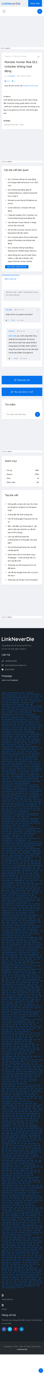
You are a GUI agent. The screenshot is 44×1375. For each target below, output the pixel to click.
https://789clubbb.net (7, 1185)
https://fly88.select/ (22, 790)
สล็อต (19, 759)
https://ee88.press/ (7, 1175)
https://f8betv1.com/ (27, 1147)
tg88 (3, 857)
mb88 (24, 862)
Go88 (16, 716)
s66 (10, 992)
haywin (19, 961)
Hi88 (10, 1204)
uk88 (20, 823)
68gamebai (31, 924)
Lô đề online (25, 806)
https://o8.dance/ (17, 1103)
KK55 (3, 850)
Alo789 (13, 701)
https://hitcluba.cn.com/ (22, 897)
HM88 (7, 924)
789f (27, 939)
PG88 (29, 749)
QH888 (23, 1016)
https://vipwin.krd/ (7, 1177)
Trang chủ (8, 56)
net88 (27, 773)
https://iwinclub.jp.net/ (8, 813)
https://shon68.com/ (14, 1197)
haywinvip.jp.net (22, 954)
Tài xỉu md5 (19, 1113)
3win (32, 1142)
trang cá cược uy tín (35, 821)
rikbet (36, 885)
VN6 (20, 1106)
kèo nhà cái (36, 719)
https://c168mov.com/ (7, 858)
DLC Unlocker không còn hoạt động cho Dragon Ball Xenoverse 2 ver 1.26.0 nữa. (23, 182)
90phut (27, 848)
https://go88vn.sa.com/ (8, 785)
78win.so (4, 793)
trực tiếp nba (10, 712)
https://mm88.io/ (35, 718)
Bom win (36, 907)
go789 (3, 1178)
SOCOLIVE (33, 992)
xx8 (2, 1086)
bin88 (21, 736)
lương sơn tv (16, 917)
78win (20, 696)
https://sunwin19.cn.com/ (22, 734)
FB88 (20, 853)
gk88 (17, 877)
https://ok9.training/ (7, 1083)
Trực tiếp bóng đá (6, 701)
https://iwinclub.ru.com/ (12, 729)
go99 (35, 860)
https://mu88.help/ (11, 769)
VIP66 (32, 702)
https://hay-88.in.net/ (33, 915)
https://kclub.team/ (7, 724)
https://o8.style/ (9, 805)
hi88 (38, 1157)
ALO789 (4, 783)
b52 (37, 707)
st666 (39, 1028)
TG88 (37, 910)
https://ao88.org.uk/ (19, 1210)
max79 (30, 1053)
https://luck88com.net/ (34, 1135)
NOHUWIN (4, 1182)
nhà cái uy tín (26, 696)
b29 (31, 808)
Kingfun (24, 934)
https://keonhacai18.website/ (13, 795)
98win (37, 870)
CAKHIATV (27, 992)
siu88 (35, 803)
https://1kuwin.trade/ (30, 989)
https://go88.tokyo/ (29, 731)
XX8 (22, 977)
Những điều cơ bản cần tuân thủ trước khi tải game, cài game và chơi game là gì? (23, 507)
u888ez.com (14, 935)
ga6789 (31, 803)
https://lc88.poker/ (18, 1173)
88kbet (32, 1096)
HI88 (24, 1152)
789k (27, 882)
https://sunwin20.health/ (21, 1078)
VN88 (34, 1049)
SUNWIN (29, 867)
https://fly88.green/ (34, 793)
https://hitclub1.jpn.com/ (8, 949)
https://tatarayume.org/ (26, 1075)
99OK (10, 1145)
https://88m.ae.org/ (18, 971)
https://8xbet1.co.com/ (16, 1006)
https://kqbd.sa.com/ (14, 1195)
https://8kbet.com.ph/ (16, 1009)
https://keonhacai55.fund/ (14, 873)
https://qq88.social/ (32, 1152)
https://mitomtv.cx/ (23, 1014)
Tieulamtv (4, 974)
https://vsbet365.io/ (18, 1039)
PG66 (31, 932)
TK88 (38, 966)
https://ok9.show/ (12, 909)
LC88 (9, 877)
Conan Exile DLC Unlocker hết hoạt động (21, 209)
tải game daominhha (33, 736)
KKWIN (12, 1090)
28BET (7, 1068)
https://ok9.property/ (36, 791)
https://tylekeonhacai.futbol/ (27, 707)
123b (6, 863)
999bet (32, 1026)
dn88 (23, 920)
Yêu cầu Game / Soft (23, 392)
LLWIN (37, 776)
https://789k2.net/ (7, 1069)
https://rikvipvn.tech (37, 1187)
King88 (28, 1115)
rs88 (19, 1016)
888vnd (35, 1138)
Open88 (12, 924)
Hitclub (34, 738)
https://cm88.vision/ (35, 764)
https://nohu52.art (33, 940)
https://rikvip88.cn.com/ (29, 1071)
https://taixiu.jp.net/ (7, 815)
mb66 (22, 801)
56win (20, 1200)
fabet (23, 823)
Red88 (39, 1182)
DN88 (22, 900)
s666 (15, 977)
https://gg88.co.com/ (24, 748)
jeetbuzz (24, 1069)
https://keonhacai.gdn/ (36, 734)
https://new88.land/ (18, 1023)
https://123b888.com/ (19, 880)
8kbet (22, 724)
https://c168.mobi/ (25, 1157)
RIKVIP (21, 729)
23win (37, 749)
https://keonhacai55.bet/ (13, 699)
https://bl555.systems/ (28, 847)
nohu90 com (25, 1133)
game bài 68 (36, 1177)
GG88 (25, 736)
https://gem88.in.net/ (21, 1021)
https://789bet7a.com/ (12, 945)
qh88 (17, 885)
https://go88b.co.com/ (19, 815)
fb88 (13, 823)
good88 (13, 1081)
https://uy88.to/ (19, 1038)
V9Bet (21, 1180)
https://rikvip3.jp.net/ (19, 950)
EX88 (35, 1033)
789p (3, 1061)
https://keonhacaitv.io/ (8, 932)
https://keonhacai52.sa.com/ (28, 1195)
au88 (39, 860)
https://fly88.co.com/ (28, 857)
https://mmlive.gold (36, 863)
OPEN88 (37, 741)
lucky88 (34, 966)
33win (3, 773)
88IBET (38, 875)
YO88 (25, 1185)
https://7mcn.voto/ (7, 825)
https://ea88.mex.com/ (19, 930)
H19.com (12, 1036)
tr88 (32, 964)
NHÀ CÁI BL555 (32, 1095)
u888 (28, 853)
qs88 (24, 878)
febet (18, 1123)
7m (25, 716)
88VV (25, 915)
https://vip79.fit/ (6, 716)
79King (33, 776)
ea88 (21, 1172)
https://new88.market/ (13, 766)
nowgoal (21, 716)
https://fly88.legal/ (11, 872)
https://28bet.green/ (7, 1056)
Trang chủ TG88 (9, 1162)
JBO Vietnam (5, 1135)
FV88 (25, 942)
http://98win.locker (25, 1175)
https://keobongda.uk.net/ (33, 1113)
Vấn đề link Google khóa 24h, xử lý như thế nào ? (23, 574)
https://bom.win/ (25, 771)
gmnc (6, 853)
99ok (36, 894)
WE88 (38, 919)
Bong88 (30, 761)
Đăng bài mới (24, 380)
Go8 (14, 1145)
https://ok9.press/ (17, 835)
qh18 (25, 1059)
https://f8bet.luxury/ (7, 1189)
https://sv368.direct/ (35, 694)
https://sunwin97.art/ (34, 723)
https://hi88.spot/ (14, 1135)
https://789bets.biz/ (11, 852)
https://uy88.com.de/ (32, 929)
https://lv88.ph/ (23, 1110)
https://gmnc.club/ (19, 888)
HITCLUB (7, 870)
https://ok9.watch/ (7, 828)
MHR (21, 124)
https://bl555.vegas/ (20, 1194)
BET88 (25, 982)
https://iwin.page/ (17, 831)
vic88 (7, 1028)
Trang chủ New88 (20, 1170)
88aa (28, 1002)
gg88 (18, 1046)
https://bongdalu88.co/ (12, 773)
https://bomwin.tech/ (7, 723)
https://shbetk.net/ (19, 848)
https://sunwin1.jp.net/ (25, 952)
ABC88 (3, 992)
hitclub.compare (6, 966)
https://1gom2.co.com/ (21, 838)
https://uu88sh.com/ (33, 1080)
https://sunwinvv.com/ (10, 927)
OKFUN (40, 1105)
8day (39, 801)
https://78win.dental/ (24, 1162)
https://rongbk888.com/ (8, 719)
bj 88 (18, 927)
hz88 (29, 895)
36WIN (28, 994)
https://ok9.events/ (20, 803)
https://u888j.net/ (19, 855)
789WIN (15, 1016)
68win (33, 895)
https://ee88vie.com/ (12, 696)
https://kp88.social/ (21, 890)
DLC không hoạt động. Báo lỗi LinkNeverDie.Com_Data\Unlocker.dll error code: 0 (22, 193)
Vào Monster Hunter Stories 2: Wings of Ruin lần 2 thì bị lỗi (22, 224)
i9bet (22, 758)
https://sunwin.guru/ (18, 830)
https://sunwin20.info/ (8, 1051)
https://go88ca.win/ (7, 1163)
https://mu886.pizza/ (19, 984)
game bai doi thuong (13, 1150)
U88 (11, 1014)
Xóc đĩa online (33, 726)
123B (16, 912)
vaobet (3, 744)
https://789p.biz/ (28, 1043)
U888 (36, 857)
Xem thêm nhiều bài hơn (16, 267)
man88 (14, 1157)
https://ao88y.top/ (31, 1167)
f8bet (33, 781)
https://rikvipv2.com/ (7, 950)
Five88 (3, 1183)
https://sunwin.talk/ (18, 738)
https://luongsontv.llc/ (21, 895)
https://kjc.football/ (7, 761)
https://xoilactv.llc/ (10, 997)
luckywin (35, 932)
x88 (40, 805)
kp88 (15, 1143)
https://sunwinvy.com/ (33, 1140)
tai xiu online (36, 878)
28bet (7, 939)
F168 (21, 780)
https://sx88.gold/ (7, 885)
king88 (7, 1076)
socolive (39, 699)
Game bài (32, 788)
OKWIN (37, 1209)
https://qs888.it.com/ (30, 1086)
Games (23, 474)
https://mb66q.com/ (19, 704)
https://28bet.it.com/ (14, 1108)
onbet (3, 979)
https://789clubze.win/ (8, 759)
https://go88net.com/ (7, 840)
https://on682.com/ (18, 989)
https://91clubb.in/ (30, 910)
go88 (34, 699)
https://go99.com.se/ (18, 1048)
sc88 (14, 778)
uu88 (25, 764)
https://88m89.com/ (20, 1160)
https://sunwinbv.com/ (20, 1202)
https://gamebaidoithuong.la (34, 865)
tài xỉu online (22, 756)
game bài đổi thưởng (31, 756)
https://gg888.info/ (7, 1125)
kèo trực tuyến (10, 882)
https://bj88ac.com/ (7, 947)
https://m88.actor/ (10, 940)
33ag (15, 1041)
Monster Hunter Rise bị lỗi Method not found (22, 201)
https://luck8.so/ (6, 890)
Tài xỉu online (34, 1061)
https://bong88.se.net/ (8, 821)
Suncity (4, 1153)
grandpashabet (33, 969)
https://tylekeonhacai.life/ (9, 749)
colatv (27, 706)
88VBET (16, 1138)
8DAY (9, 1182)
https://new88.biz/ (22, 749)
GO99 (3, 878)
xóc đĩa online (27, 1068)
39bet (12, 987)
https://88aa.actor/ (20, 763)
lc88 (29, 1036)
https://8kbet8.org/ (7, 788)
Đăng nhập (35, 3)
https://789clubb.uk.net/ (23, 811)
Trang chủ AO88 (27, 1165)
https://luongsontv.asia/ (20, 1192)
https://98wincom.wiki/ (28, 1212)
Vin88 (6, 944)
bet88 (3, 721)
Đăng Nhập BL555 (13, 1140)
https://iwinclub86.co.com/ (9, 816)
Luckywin (16, 878)
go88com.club (13, 954)
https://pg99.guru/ (29, 1173)
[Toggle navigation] (4, 11)
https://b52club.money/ (33, 763)
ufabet (22, 692)
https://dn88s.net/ (7, 972)
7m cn (22, 1178)
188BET (17, 837)
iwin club (24, 795)
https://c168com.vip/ (18, 1093)
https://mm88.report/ (7, 934)
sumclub (9, 868)
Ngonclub (33, 771)
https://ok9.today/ (36, 1148)
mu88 (35, 862)
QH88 (7, 1096)
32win (16, 1051)
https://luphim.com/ (27, 759)
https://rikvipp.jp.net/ (33, 813)
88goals (7, 728)
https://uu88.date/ (7, 1023)
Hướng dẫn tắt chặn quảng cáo (20, 514)
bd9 (3, 1071)
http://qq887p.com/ (34, 1126)
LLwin (40, 930)
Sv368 (32, 741)
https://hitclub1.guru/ (35, 962)
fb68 (26, 1207)
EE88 (3, 795)
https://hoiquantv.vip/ (36, 795)
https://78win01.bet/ (35, 848)
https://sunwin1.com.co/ (24, 947)
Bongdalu (17, 821)
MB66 (31, 704)
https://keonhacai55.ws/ (25, 1019)
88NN (33, 1044)
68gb (32, 860)
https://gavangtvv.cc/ (29, 1004)
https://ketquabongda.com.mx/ (10, 875)
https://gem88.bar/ (30, 714)
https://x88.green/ (27, 868)
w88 (6, 892)
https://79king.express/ (25, 712)
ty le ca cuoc (21, 726)
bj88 (26, 791)
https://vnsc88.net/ (30, 855)
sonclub (30, 1158)
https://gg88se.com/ (7, 969)
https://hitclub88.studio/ (15, 944)
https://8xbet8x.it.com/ (29, 1006)
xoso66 (3, 699)
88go (30, 1207)
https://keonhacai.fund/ (35, 701)
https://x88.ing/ (31, 875)
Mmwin (21, 956)
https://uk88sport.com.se (20, 1053)
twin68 (20, 922)
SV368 (16, 1011)
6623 (14, 1187)
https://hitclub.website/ (17, 721)
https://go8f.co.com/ (7, 1143)
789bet (29, 845)
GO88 (19, 744)
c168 (3, 808)
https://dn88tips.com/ (7, 1098)
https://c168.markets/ (7, 848)
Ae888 (18, 701)
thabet (8, 803)
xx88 (40, 707)
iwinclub (17, 736)
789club (34, 754)
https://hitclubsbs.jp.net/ (31, 746)
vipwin (28, 964)
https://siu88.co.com (25, 1044)
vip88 (25, 1180)
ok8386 (17, 932)
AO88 (10, 830)
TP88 (30, 1106)
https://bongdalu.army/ (8, 820)
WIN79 (29, 1185)
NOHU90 (14, 868)
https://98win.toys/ (7, 1044)
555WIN (31, 1137)
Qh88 (12, 912)
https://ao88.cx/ (32, 972)
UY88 (21, 924)
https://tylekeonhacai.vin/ (8, 818)
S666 (27, 962)
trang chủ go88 (27, 966)
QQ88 (3, 1001)
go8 (39, 862)
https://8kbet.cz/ (33, 1120)
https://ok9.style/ (6, 1059)
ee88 (3, 907)
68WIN (3, 935)
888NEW (4, 873)
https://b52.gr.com (11, 1178)
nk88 (29, 927)
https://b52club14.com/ (8, 1004)
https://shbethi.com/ (7, 786)
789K (6, 1118)
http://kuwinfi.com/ (25, 1064)
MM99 (26, 1038)
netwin (20, 1167)
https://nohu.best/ (7, 1048)
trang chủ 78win (37, 1200)
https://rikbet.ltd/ (29, 721)
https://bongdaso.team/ (22, 818)
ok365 (6, 1024)
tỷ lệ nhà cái (18, 882)
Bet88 (18, 743)
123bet (12, 966)
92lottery (29, 1177)
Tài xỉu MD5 (16, 728)
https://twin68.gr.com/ (8, 1011)
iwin (11, 728)
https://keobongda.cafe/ (16, 764)
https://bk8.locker (35, 1150)
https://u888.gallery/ (15, 929)
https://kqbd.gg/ (6, 1026)
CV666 (15, 1167)
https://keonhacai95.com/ (14, 754)
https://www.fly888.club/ (34, 768)
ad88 (5, 1086)
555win (31, 1007)
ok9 (3, 718)
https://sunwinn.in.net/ (30, 899)
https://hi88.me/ (19, 793)
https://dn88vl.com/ (31, 1153)
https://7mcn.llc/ (19, 791)
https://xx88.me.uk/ (19, 714)
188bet (36, 1197)
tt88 (21, 862)
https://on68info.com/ (16, 1013)
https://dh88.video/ (37, 883)
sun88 (29, 1180)
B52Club (27, 816)
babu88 (40, 1069)
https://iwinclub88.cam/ (15, 1063)
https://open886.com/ (7, 741)
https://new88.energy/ (24, 1031)
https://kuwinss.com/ (15, 1096)
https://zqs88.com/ (7, 1103)
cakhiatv (4, 712)
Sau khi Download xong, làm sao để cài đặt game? (22, 548)
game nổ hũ (5, 855)
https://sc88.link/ (24, 932)
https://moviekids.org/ (16, 867)
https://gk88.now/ (14, 1214)
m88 (10, 991)
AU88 (3, 957)
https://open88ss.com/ (20, 1189)
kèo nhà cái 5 (38, 1026)
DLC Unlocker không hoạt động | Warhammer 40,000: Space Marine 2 (22, 249)
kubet (23, 694)
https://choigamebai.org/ (34, 716)
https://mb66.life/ (6, 706)
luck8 (14, 863)
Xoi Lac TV (24, 1142)
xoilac (13, 709)
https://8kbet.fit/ (19, 1121)
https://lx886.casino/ (35, 1091)
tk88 (30, 790)
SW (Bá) (9, 310)
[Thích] (6, 320)
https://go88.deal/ (19, 746)
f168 (38, 771)
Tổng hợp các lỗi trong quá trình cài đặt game (22, 566)
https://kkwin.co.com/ (19, 939)
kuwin (31, 872)
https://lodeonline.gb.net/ (9, 771)
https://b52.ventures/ (7, 964)
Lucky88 (25, 1081)
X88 (29, 1061)
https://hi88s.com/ (7, 743)
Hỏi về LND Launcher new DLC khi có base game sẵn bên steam (22, 231)
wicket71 (30, 1069)
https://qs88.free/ (10, 902)
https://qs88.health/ (7, 1031)
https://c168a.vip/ (27, 1200)
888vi (31, 1138)
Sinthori (12, 76)
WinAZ (24, 1090)
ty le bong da (5, 867)
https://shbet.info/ (25, 825)
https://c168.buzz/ (20, 1001)
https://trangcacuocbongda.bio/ (32, 828)
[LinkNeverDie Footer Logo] (18, 639)
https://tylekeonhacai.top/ (9, 811)
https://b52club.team (23, 810)
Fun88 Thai (5, 999)
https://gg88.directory (8, 904)
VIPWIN (15, 1044)
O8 (28, 872)
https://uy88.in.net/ (7, 930)
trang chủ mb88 (13, 957)
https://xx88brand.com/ (32, 733)
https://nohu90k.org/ (18, 1155)
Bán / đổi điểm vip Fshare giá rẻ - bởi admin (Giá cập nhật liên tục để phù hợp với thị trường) (22, 529)
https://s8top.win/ (6, 1126)
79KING (36, 759)
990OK (31, 1189)
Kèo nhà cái (29, 877)
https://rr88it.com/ (30, 758)
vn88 (21, 915)
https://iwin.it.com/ (20, 949)
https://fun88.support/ (8, 1207)
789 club (8, 942)
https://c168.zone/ (36, 904)
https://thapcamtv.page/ (34, 1192)
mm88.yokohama (19, 1073)
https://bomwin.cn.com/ (34, 838)
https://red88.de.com (7, 1053)
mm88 (10, 1209)
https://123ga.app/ (10, 1058)
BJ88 (9, 1086)
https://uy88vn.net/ (7, 1205)
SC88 (23, 826)
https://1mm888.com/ (31, 1190)
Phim (23, 478)
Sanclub (8, 776)
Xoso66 (27, 704)
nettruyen (4, 692)
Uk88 (20, 1183)
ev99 (14, 885)
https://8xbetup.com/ (7, 1192)
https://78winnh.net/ (7, 704)
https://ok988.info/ (14, 798)
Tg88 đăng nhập (6, 912)
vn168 (10, 907)
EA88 (38, 934)
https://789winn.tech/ (20, 1098)
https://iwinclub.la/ (7, 694)
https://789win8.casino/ (28, 870)
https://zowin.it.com (36, 925)
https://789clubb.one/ (8, 736)
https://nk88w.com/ (7, 1064)
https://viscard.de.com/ (8, 1033)
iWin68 (3, 956)
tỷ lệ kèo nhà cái (25, 821)
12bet (16, 1207)
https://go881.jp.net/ (36, 769)
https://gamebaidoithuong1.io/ (10, 952)
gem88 (33, 748)
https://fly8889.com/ (32, 805)
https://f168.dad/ (18, 858)
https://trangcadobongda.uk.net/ (10, 860)
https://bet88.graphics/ (17, 776)
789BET (38, 781)
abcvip (14, 1123)
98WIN (32, 1029)
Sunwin (35, 761)
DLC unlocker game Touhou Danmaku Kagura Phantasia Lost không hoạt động (23, 240)
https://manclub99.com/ (34, 753)
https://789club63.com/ (32, 949)
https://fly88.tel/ (23, 761)
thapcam (4, 961)
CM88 (13, 763)
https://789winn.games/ (31, 1125)
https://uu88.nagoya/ (7, 925)
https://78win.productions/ (9, 1085)
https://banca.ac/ (21, 778)
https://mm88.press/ (7, 733)
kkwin (39, 1064)
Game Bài (13, 915)
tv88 (14, 1018)
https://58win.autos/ (30, 900)
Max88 (3, 764)
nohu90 (22, 816)
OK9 (10, 780)
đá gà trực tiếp (30, 976)
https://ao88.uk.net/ (7, 967)
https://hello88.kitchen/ (8, 838)
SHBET (15, 724)
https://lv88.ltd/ (27, 883)
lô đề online (22, 877)
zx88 (23, 1138)
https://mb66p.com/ (14, 702)
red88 (3, 1028)
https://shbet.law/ (18, 786)
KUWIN (34, 1108)
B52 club (33, 728)
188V (3, 1002)
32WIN (16, 1090)
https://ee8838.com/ (7, 880)
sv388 (27, 694)
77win (15, 826)
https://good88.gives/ (7, 937)
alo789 (23, 981)
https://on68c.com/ (11, 986)
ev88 (7, 806)
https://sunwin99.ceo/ (8, 746)
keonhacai (33, 887)
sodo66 (38, 945)
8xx (29, 718)
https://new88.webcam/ (8, 800)
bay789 (18, 1205)
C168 (29, 776)
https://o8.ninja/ (36, 790)
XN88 (35, 1076)
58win (38, 808)
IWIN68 (40, 843)
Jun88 (19, 739)
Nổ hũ (18, 771)
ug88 (24, 962)
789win (30, 729)
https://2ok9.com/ (7, 778)
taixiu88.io (22, 887)
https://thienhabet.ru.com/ (20, 768)
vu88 (9, 976)
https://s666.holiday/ (20, 976)
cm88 (12, 774)
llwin (34, 1053)
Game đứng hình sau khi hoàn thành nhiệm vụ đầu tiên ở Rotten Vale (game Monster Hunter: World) (22, 258)
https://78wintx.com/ (34, 806)
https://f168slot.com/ (35, 739)
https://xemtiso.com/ (17, 1068)
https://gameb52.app (21, 914)
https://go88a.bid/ (36, 947)
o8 (28, 791)
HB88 (3, 1133)
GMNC (3, 774)
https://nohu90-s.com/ (8, 1078)
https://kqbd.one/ (34, 820)
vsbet (16, 823)
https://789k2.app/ (7, 1155)
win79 (22, 751)
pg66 (28, 1056)
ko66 (3, 996)
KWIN (38, 1068)
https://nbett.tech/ (14, 1168)
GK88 (34, 1081)
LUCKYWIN (17, 1165)
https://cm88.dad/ (7, 731)
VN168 (38, 899)
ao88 (27, 803)
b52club (4, 758)
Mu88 (33, 1185)
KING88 (4, 1009)
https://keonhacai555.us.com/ (10, 1019)
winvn (20, 945)
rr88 (3, 805)
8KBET (10, 917)
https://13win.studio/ (18, 1043)
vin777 (13, 1180)
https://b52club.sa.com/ (8, 734)
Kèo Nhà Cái (30, 934)
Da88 (12, 1183)
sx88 (31, 1172)
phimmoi (40, 1110)
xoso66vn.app (10, 1038)
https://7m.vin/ (6, 915)
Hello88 (37, 991)
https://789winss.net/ (7, 1165)
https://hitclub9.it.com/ (11, 920)
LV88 (15, 1076)
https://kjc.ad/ (15, 1066)
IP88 (17, 1200)
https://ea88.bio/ (37, 845)
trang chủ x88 (31, 957)
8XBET (35, 897)
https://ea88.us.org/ (20, 1033)
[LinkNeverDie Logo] (11, 3)
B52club (30, 800)
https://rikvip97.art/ (22, 723)
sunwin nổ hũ (36, 959)
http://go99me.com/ (31, 1016)
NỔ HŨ (6, 808)
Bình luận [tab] (10, 279)
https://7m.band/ (34, 818)
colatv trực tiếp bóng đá (18, 706)
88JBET (4, 1106)
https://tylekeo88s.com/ (33, 979)
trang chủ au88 (23, 957)
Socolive (23, 1056)
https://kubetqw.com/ (7, 984)
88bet (36, 892)
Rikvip (25, 728)
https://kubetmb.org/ (8, 1073)
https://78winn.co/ (30, 1163)
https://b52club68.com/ (20, 840)
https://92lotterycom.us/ (12, 850)
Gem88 (8, 1183)
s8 (9, 959)
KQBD (22, 1123)
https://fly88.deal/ (17, 828)
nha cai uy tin (13, 726)
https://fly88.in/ (30, 1001)
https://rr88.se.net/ (30, 724)
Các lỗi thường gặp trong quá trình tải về (22, 520)
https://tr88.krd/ (16, 1177)
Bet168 (33, 749)
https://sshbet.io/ (34, 785)
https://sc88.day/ (6, 837)
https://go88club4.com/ (33, 774)
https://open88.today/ (20, 741)
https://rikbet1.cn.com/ (8, 842)
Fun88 (19, 694)
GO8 (37, 1118)
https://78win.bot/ (36, 766)
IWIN (28, 697)
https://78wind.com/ (11, 790)
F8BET (19, 979)
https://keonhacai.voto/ (8, 748)
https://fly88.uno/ (33, 743)
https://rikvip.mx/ (6, 899)
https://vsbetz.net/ (7, 1039)
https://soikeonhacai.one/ (8, 897)
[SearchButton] (39, 11)
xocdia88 (4, 900)
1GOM (21, 728)
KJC (26, 718)
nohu (3, 892)
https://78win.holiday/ (7, 1105)
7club (17, 1180)
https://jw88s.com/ (14, 1061)
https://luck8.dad (11, 900)
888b (3, 1058)
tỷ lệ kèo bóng (36, 1180)
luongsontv (21, 711)
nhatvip (24, 964)
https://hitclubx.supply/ (19, 865)
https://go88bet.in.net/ (12, 956)
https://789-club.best (29, 956)
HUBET (37, 1036)
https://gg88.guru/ (26, 852)
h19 (40, 743)
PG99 (37, 738)
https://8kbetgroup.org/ (8, 1121)
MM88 (37, 709)
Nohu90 (8, 774)
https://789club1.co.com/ (32, 815)
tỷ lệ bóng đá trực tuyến (21, 905)
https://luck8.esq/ (13, 1049)
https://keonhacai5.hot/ (32, 950)
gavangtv (39, 711)
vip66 (3, 702)
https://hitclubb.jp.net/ (21, 813)
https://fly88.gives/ (34, 796)
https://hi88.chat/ (6, 835)
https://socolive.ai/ (21, 1018)
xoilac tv (15, 694)
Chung (23, 470)
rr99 (37, 1207)
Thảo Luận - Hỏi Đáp (19, 56)
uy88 (3, 845)
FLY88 (14, 743)
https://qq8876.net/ (16, 870)
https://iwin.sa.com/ (17, 731)
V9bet (27, 751)
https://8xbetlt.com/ (20, 842)
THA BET (27, 1150)
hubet (38, 905)
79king (25, 780)
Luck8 (7, 798)
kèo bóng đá (23, 1135)
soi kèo (17, 712)
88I (37, 842)
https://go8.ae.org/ (26, 1046)
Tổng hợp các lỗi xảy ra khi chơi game (23, 580)
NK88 (6, 862)
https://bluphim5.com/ (12, 711)
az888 (20, 962)
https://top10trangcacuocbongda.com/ (20, 783)
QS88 (14, 825)
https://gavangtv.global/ (32, 1013)
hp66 (21, 863)
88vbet (3, 1090)
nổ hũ (25, 738)
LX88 (8, 1009)
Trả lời (13, 320)
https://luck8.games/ (24, 1049)
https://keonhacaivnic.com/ (9, 887)
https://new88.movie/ (20, 774)
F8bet (15, 810)
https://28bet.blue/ (25, 766)
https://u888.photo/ (35, 853)
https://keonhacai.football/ (19, 697)
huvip (32, 1063)
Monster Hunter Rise (30, 86)
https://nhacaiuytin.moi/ (21, 820)
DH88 (11, 1133)
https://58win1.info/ (7, 1018)
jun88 (22, 798)
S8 (27, 878)
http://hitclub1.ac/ (37, 1019)
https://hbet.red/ (33, 930)
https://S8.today (9, 1002)
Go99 (15, 910)
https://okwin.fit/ (28, 1204)
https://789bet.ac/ (26, 1108)
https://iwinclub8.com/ (8, 1021)
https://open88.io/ (10, 1116)
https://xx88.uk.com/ (27, 967)
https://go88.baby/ (30, 830)
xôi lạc (22, 701)
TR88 (38, 1066)
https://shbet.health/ (24, 894)
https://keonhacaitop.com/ (19, 753)
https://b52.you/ (27, 831)
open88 (27, 739)
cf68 (8, 989)
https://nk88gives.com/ (27, 1168)
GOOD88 (12, 1158)
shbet (7, 845)
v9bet (26, 701)
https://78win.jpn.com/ (8, 1101)
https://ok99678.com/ (7, 826)
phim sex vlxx (21, 733)
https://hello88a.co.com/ (8, 914)
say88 (40, 937)
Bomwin (4, 754)
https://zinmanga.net (13, 692)
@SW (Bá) (13, 336)
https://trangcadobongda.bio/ (21, 788)
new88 (3, 986)
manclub (37, 773)
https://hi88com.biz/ (32, 937)
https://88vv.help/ (6, 1095)
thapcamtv (8, 709)
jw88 (27, 1172)
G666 (10, 1024)
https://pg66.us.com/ (7, 739)
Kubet (28, 925)
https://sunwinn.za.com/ (23, 769)
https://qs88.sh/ (6, 1115)
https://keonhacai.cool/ (8, 791)
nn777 (22, 743)
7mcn (27, 726)
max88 (39, 728)
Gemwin (9, 833)
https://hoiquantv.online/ (21, 796)
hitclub (26, 699)
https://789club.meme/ (13, 1075)
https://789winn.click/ (18, 1095)
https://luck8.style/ (7, 1043)
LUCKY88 (16, 999)
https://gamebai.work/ (33, 778)
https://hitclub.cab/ (7, 831)
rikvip (22, 699)
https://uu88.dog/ (6, 1080)
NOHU (16, 1004)
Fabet (34, 1182)
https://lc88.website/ (19, 969)
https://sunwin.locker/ (22, 709)
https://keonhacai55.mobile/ (28, 833)
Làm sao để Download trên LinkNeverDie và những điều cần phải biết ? (22, 540)
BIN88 (13, 716)
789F (20, 1024)
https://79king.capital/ (28, 997)
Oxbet (16, 1183)
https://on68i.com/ (10, 982)
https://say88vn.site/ (28, 961)
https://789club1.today (8, 919)
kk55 (15, 1054)
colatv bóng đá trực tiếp (12, 707)
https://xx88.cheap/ (14, 1190)
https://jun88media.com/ (31, 1073)
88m (25, 1128)
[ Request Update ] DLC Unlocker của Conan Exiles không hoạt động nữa (22, 216)
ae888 (9, 763)
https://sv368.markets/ (22, 1058)
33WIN (19, 868)
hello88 (35, 1056)
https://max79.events (25, 1187)
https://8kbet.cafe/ (24, 1011)
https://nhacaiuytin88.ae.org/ (23, 987)
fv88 (20, 1138)
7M (14, 1132)
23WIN (24, 922)
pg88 (23, 1132)
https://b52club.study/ (11, 847)
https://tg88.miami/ (12, 1106)
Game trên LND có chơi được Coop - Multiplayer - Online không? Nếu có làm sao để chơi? (22, 557)
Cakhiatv (20, 1100)
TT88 (26, 1048)
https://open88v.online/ (8, 883)
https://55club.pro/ (32, 922)
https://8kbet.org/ (6, 753)
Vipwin (29, 942)
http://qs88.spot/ (25, 1091)
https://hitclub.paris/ (7, 1210)
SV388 (18, 1148)
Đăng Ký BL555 (24, 1137)
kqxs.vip (7, 929)
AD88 (25, 977)
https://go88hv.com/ (17, 899)
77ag (23, 1013)
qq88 (7, 922)
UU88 (6, 877)
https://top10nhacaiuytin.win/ (16, 718)
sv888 (14, 1064)
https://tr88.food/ (10, 1071)
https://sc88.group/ (11, 744)
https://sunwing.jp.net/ (20, 919)
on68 (26, 959)
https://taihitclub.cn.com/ (22, 785)
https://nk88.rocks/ (35, 1214)
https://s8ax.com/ (34, 1155)
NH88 (22, 1148)
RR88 (3, 709)
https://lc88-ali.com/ (28, 944)
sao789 (30, 801)
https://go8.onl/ (17, 972)
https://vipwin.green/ (22, 902)
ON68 (15, 934)
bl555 (40, 880)
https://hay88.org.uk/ (10, 996)
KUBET (32, 1160)
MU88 (3, 790)
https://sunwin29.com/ (8, 962)
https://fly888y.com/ (33, 954)
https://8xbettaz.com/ (8, 910)
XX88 (30, 709)
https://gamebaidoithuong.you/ (23, 781)
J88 (3, 894)
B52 (37, 748)
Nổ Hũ (33, 1046)
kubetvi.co (5, 917)
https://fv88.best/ (12, 1142)
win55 (13, 991)
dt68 (23, 744)
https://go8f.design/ (30, 920)
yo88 (10, 806)
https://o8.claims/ (28, 1103)
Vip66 (6, 702)
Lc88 (20, 875)
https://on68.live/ (6, 1054)
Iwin (15, 751)
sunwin (3, 696)
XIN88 (22, 1061)
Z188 (7, 830)
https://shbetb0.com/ (34, 786)
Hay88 (36, 872)
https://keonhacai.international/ (28, 843)
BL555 (13, 890)
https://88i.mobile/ (7, 971)
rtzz (35, 1118)
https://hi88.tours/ (21, 994)
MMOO (3, 924)
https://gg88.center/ (20, 805)
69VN (17, 1130)
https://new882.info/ (29, 1023)
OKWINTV (12, 1028)
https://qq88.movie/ (17, 1204)
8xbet (34, 919)
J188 (22, 927)
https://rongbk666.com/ (21, 719)
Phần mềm (23, 482)
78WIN (7, 1029)
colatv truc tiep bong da (36, 706)
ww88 (31, 880)
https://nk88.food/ (24, 1088)
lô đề (3, 823)
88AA (7, 1007)
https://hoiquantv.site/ (8, 796)
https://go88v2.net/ (21, 991)
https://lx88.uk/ (33, 1133)
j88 (15, 937)
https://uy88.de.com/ (14, 892)
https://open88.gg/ (10, 1137)
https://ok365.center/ (7, 714)
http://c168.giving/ (23, 912)
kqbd (31, 751)
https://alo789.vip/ (7, 1170)
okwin (40, 1096)
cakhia (25, 845)
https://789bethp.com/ (11, 857)
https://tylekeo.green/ (8, 781)
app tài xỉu (8, 823)
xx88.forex (18, 1069)
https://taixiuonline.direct (27, 986)
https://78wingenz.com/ (33, 850)
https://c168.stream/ (21, 1083)
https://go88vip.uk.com (8, 1160)
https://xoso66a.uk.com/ (12, 1088)
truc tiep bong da (29, 692)
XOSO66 (14, 992)
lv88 (26, 1036)
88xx (3, 862)
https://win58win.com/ (34, 1143)
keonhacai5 (5, 1195)
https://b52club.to (25, 860)
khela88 (35, 1069)
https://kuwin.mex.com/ (8, 1110)
